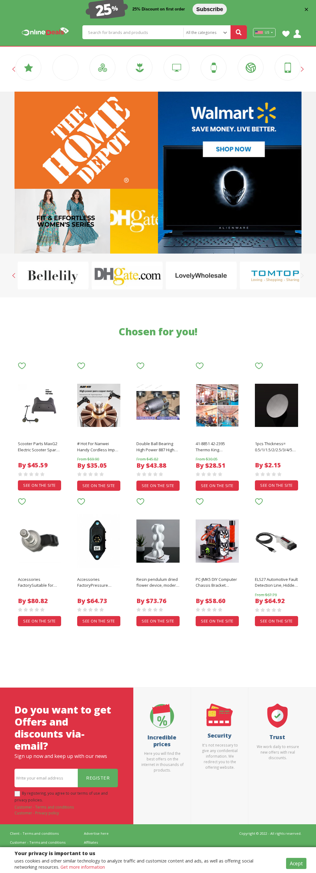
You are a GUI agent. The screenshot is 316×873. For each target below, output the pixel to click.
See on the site (39, 485)
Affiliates (91, 842)
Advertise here (96, 833)
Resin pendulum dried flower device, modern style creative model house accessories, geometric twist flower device (157, 583)
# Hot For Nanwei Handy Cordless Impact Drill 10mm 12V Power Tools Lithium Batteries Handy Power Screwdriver (98, 447)
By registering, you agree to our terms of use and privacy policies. (61, 796)
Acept (296, 863)
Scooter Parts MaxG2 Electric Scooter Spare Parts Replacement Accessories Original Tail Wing (38, 447)
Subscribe (209, 9)
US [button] (267, 32)
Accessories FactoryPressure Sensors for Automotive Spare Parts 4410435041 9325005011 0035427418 (94, 583)
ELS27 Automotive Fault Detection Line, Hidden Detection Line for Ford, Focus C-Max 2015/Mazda (276, 583)
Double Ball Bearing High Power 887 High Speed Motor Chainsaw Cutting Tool (157, 447)
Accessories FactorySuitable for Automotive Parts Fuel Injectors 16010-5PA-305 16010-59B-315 (38, 583)
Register (98, 778)
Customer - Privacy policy (37, 812)
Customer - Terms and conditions (44, 807)
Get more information (82, 867)
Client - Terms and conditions (34, 833)
